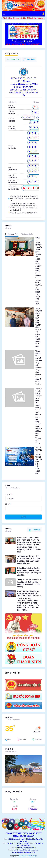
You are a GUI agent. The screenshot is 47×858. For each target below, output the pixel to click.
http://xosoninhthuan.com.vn (26, 848)
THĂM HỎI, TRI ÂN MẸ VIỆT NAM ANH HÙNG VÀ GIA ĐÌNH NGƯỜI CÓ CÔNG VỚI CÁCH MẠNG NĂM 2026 (38, 327)
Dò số (23, 517)
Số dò (7, 504)
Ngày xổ (8, 494)
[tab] (11, 234)
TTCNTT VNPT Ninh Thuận (28, 856)
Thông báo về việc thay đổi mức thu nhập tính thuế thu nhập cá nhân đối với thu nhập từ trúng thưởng (38, 367)
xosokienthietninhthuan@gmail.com (25, 850)
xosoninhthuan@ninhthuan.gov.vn (23, 852)
